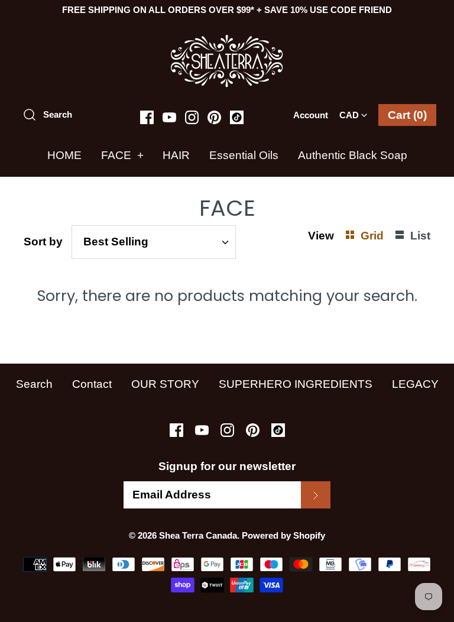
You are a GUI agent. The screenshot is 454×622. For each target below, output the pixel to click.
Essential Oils (243, 155)
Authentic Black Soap (352, 155)
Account (310, 115)
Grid (374, 235)
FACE (122, 155)
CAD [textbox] (355, 111)
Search (34, 384)
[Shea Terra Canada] (227, 40)
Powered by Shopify (283, 535)
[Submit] (315, 494)
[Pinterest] (214, 117)
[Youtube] (169, 117)
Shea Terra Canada (198, 535)
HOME (64, 155)
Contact (92, 384)
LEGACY (415, 384)
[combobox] (353, 111)
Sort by (43, 241)
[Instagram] (192, 117)
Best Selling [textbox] (115, 241)
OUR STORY (165, 384)
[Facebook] (147, 117)
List (420, 235)
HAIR (176, 155)
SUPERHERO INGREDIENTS (295, 384)
